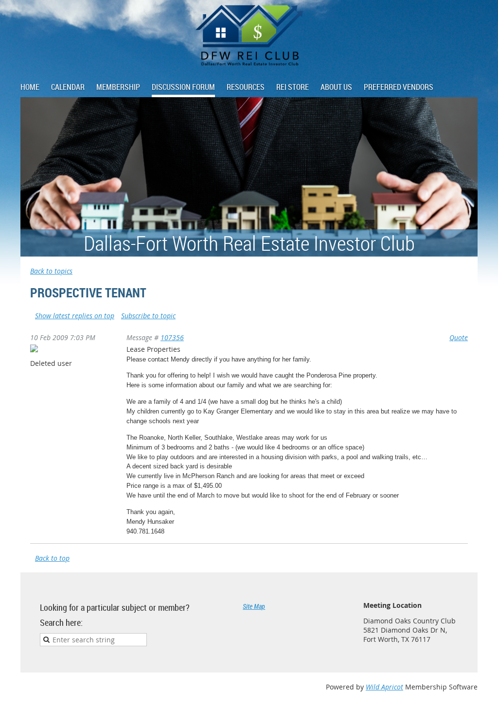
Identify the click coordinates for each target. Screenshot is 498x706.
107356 (172, 337)
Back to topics (51, 271)
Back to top (52, 558)
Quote (458, 337)
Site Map (254, 606)
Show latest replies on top (74, 315)
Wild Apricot (384, 686)
